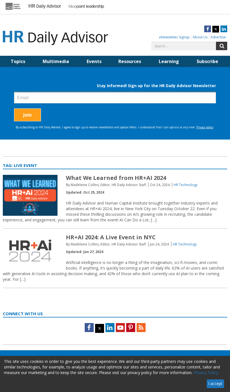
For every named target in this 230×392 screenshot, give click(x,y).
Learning (169, 61)
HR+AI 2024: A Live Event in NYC (111, 237)
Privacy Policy (206, 372)
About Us (200, 37)
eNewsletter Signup (174, 37)
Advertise (218, 37)
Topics (18, 61)
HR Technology (185, 184)
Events (94, 61)
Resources (129, 61)
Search (221, 46)
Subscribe (207, 61)
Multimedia (56, 61)
